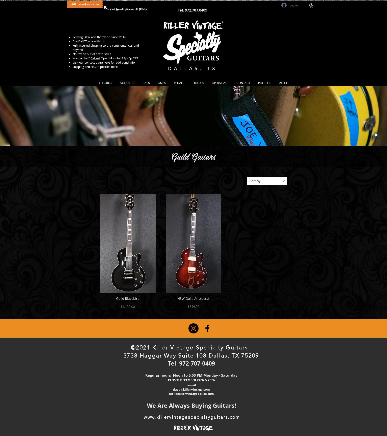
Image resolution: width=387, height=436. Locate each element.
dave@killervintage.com (191, 389)
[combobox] (267, 181)
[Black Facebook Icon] (207, 328)
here (107, 62)
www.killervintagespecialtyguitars (186, 417)
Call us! (95, 58)
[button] (311, 5)
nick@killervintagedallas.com (191, 394)
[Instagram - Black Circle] (193, 328)
